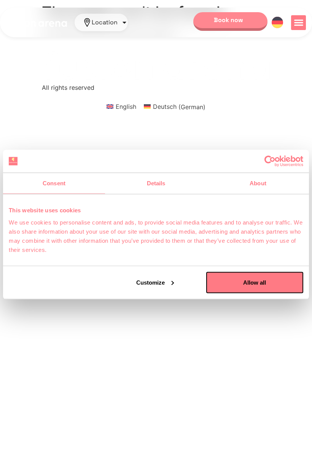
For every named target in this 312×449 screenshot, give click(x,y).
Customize (150, 282)
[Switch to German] (277, 22)
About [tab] (258, 183)
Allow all (254, 282)
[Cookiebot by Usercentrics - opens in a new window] (270, 161)
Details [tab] (156, 183)
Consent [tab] (54, 183)
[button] (298, 22)
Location (105, 22)
